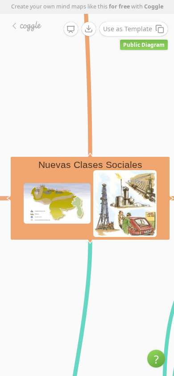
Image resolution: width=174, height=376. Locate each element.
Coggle (153, 6)
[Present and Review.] (71, 29)
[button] (156, 359)
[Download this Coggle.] (89, 29)
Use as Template (127, 29)
